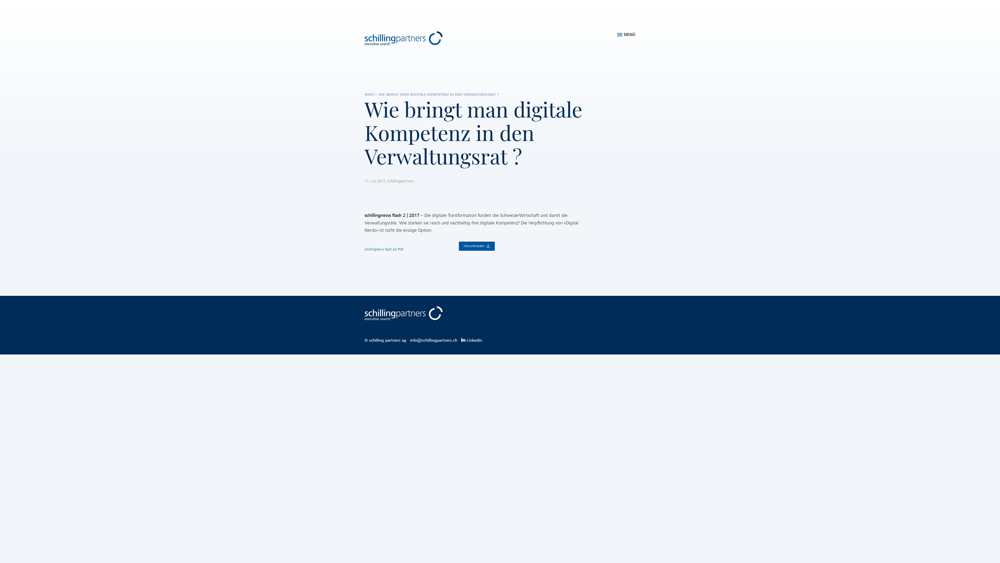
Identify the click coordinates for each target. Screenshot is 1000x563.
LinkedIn (474, 340)
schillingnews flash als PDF (384, 249)
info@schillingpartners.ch (433, 340)
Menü (629, 34)
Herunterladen (474, 246)
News (370, 94)
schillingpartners (400, 181)
